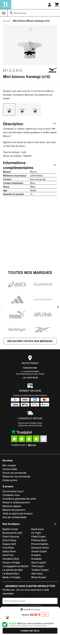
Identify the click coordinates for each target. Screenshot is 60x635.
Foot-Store (8, 547)
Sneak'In (36, 555)
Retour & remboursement (16, 502)
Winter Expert (38, 577)
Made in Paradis (11, 577)
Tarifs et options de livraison (17, 513)
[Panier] (56, 4)
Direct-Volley (9, 540)
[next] (58, 307)
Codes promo (9, 480)
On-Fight (36, 533)
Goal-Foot (7, 555)
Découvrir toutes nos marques (30, 341)
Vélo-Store (37, 573)
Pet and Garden (39, 544)
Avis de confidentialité (14, 517)
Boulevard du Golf (12, 533)
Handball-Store (10, 558)
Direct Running (10, 536)
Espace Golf (9, 544)
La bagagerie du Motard (15, 566)
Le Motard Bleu (10, 573)
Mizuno (13, 70)
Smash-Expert (39, 551)
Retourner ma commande (16, 476)
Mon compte (9, 465)
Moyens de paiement (13, 510)
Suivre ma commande (14, 472)
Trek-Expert (37, 566)
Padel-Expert (38, 536)
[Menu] (3, 13)
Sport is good (38, 562)
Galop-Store (9, 551)
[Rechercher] (11, 13)
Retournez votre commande (30, 425)
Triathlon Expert (39, 570)
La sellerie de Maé (12, 570)
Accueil (6, 20)
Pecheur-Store (39, 540)
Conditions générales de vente (19, 498)
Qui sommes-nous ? (13, 491)
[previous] (2, 307)
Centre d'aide (9, 469)
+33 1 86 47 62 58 (30, 377)
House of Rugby (11, 562)
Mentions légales (11, 506)
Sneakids (36, 558)
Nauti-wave (37, 529)
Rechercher (20, 13)
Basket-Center (10, 529)
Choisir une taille (30, 630)
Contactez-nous (30, 367)
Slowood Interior (40, 547)
